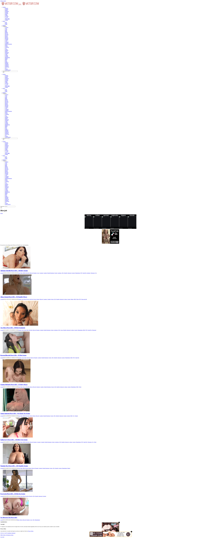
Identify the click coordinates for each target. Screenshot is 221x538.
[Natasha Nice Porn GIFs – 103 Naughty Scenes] (17, 463)
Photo (77, 299)
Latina (6, 54)
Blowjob (6, 37)
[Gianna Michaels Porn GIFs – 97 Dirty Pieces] (17, 382)
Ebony (6, 45)
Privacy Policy (30, 531)
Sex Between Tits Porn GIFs (8, 517)
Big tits (6, 35)
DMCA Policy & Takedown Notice (6, 535)
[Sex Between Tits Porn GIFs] (16, 515)
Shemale (6, 63)
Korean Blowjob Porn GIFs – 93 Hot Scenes (13, 355)
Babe (6, 30)
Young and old (7, 137)
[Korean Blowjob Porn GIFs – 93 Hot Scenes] (16, 352)
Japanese (6, 53)
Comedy (6, 39)
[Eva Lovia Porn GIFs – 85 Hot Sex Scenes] (18, 491)
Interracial (7, 52)
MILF (6, 59)
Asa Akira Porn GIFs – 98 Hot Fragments (12, 327)
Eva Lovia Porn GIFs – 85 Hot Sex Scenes (12, 494)
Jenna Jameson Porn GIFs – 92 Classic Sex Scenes (15, 413)
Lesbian (6, 55)
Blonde (6, 36)
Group (6, 49)
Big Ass (6, 33)
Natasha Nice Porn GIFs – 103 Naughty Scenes (14, 466)
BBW (6, 31)
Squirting (6, 65)
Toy (6, 67)
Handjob (6, 50)
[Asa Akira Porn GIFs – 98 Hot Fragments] (20, 325)
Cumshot (6, 43)
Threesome (7, 66)
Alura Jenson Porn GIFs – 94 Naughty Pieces (13, 297)
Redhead (6, 62)
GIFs (63, 273)
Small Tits (7, 64)
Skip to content (3, 0)
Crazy (6, 40)
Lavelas (1, 273)
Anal (6, 28)
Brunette (6, 38)
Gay (6, 48)
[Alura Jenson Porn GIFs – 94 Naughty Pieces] (17, 294)
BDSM (6, 32)
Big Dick (6, 34)
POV (6, 60)
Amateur (6, 27)
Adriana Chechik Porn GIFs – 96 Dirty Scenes (14, 270)
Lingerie (6, 56)
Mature (6, 58)
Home (1, 213)
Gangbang (7, 47)
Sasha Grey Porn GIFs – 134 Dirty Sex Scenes (14, 439)
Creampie (7, 41)
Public (6, 61)
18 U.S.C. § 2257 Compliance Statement (7, 533)
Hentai (6, 51)
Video (80, 386)
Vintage (6, 68)
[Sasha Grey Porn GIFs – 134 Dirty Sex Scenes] (18, 437)
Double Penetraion (8, 44)
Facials (6, 46)
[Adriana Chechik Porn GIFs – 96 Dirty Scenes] (16, 268)
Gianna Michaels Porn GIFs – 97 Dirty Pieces (13, 384)
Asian (6, 29)
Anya (1, 519)
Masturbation (7, 57)
